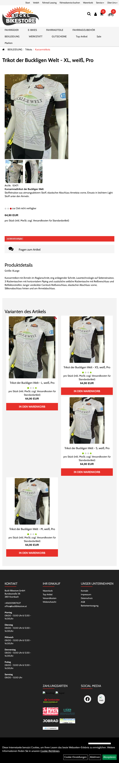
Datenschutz (87, 598)
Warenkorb (88, 2)
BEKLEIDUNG (12, 36)
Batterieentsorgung (89, 605)
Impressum (86, 594)
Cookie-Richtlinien (50, 751)
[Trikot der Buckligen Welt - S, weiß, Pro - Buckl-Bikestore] (87, 420)
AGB (83, 601)
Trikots (28, 49)
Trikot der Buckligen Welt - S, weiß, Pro (87, 448)
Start (27, 2)
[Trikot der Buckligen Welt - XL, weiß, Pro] (36, 116)
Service (99, 2)
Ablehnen (95, 757)
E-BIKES (32, 30)
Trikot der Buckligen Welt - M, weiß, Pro (32, 529)
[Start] (3, 49)
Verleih (36, 2)
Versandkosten (49, 598)
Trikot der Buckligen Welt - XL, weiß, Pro (47, 60)
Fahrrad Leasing (49, 2)
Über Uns (111, 2)
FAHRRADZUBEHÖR (84, 30)
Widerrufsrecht (49, 601)
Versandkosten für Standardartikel (50, 220)
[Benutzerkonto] (95, 14)
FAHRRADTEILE (54, 30)
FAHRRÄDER (12, 30)
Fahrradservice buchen (70, 2)
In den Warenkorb (32, 406)
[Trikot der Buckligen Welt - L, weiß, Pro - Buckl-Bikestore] (32, 347)
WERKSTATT (35, 36)
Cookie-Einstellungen (75, 757)
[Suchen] (89, 14)
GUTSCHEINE (59, 36)
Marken (9, 43)
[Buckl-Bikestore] (20, 16)
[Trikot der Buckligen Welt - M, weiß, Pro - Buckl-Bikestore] (32, 501)
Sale (99, 36)
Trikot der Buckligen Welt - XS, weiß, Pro (87, 367)
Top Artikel (81, 36)
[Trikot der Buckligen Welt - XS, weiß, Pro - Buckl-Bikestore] (87, 339)
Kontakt (84, 590)
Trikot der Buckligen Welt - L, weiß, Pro (32, 383)
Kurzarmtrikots (42, 49)
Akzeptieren (109, 757)
